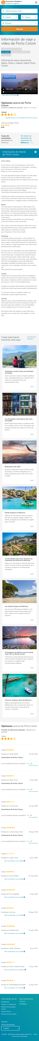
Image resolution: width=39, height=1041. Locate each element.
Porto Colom (16, 49)
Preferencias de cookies (8, 1014)
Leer (31, 387)
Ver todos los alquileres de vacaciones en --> (26, 139)
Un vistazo (6, 52)
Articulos (22, 1001)
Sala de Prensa (6, 1011)
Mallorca (6, 49)
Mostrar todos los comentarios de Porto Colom (21, 118)
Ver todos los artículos (31, 338)
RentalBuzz (23, 1004)
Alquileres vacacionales (20, 52)
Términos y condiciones (8, 1004)
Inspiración (6, 55)
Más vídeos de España (9, 95)
